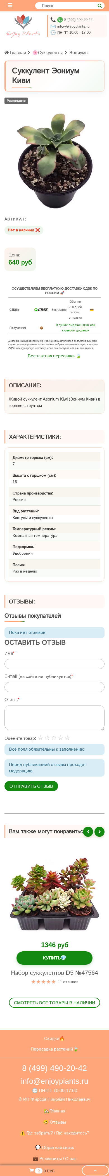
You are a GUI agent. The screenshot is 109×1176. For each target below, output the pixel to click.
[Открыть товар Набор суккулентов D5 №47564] (54, 894)
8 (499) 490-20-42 (78, 20)
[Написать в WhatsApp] (60, 20)
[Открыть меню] (10, 5)
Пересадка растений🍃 (55, 1049)
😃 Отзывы (54, 1122)
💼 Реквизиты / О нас (55, 1158)
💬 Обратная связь (54, 1147)
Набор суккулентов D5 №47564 (54, 972)
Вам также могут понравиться (47, 831)
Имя (8, 653)
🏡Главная (54, 1111)
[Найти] (100, 5)
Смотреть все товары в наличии (54, 1002)
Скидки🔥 (54, 1038)
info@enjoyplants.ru (73, 26)
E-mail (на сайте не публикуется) (37, 676)
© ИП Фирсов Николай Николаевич (54, 1099)
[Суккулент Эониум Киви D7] (54, 161)
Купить (54, 958)
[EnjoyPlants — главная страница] (23, 26)
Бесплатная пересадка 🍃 (54, 355)
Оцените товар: (20, 738)
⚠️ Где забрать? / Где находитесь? (54, 1133)
